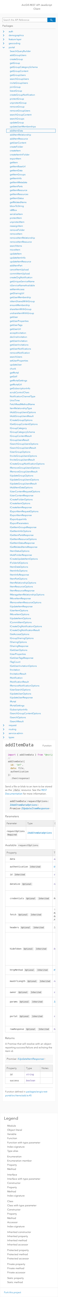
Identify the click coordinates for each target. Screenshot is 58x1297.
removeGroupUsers (20, 110)
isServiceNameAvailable (22, 285)
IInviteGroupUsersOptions (23, 456)
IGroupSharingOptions (22, 638)
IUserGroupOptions (20, 452)
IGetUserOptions (18, 650)
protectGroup (17, 98)
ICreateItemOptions (20, 503)
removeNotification (20, 352)
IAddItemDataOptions (21, 487)
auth (11, 31)
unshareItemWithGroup (22, 313)
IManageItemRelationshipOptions (27, 594)
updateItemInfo (18, 257)
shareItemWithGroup (20, 309)
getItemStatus (17, 198)
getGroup (15, 63)
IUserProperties (18, 654)
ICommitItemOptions (21, 622)
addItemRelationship (20, 134)
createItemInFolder (19, 154)
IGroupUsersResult (19, 440)
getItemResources (19, 194)
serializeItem (16, 214)
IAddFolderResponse (21, 555)
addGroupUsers (18, 55)
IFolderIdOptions (19, 563)
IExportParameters (19, 523)
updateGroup (17, 122)
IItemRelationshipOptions (23, 582)
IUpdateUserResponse (21, 697)
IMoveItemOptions (19, 614)
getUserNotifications (20, 348)
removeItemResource (21, 242)
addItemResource (19, 138)
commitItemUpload (20, 273)
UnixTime (15, 400)
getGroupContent (19, 71)
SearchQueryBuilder (20, 51)
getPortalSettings (18, 380)
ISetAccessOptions (19, 634)
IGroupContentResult (21, 436)
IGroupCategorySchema (22, 432)
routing (12, 729)
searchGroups (17, 118)
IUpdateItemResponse (21, 606)
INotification (16, 677)
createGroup (16, 59)
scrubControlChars (19, 392)
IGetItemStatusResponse (22, 543)
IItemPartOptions (18, 578)
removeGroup (17, 106)
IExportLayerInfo (18, 519)
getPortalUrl (16, 384)
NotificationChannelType (22, 396)
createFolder (16, 146)
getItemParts (16, 186)
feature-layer (15, 39)
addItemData (16, 130)
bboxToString (17, 206)
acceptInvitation (18, 333)
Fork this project (12, 1292)
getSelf (13, 376)
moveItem (15, 249)
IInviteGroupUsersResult (22, 459)
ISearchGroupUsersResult (23, 448)
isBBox (13, 210)
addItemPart (16, 265)
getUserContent (18, 142)
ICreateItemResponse (21, 507)
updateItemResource (20, 261)
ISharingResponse (19, 646)
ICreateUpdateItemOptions (24, 559)
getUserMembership (20, 297)
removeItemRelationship (22, 238)
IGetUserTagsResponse (21, 658)
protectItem (16, 218)
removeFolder (17, 230)
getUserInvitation (18, 341)
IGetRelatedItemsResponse (23, 547)
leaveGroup (16, 90)
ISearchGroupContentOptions (25, 713)
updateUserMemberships (23, 126)
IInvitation (15, 669)
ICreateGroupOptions (21, 420)
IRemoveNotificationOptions (24, 685)
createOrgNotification (21, 277)
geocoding (14, 43)
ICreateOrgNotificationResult (25, 630)
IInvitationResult (18, 673)
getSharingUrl (17, 293)
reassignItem (16, 226)
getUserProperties (19, 321)
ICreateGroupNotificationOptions (27, 463)
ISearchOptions (18, 717)
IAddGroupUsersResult (22, 416)
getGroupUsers (18, 75)
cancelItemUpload (19, 269)
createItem (15, 150)
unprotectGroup (18, 102)
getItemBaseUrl (18, 166)
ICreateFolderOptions (21, 499)
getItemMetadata (18, 182)
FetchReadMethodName (22, 404)
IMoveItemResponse (20, 598)
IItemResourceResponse (22, 590)
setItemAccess (17, 289)
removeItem (16, 233)
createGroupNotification (22, 94)
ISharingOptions (18, 642)
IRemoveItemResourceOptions (25, 602)
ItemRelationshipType (21, 408)
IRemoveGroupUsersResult (23, 471)
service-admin (16, 733)
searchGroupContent (20, 114)
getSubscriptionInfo (20, 388)
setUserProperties (19, 360)
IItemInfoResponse (19, 574)
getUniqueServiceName (22, 281)
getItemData (16, 170)
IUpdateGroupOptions (21, 475)
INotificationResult (19, 681)
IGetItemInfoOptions (20, 531)
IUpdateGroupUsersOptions (24, 479)
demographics (16, 35)
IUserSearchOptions (20, 689)
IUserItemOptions (19, 610)
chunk (13, 368)
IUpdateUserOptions (20, 693)
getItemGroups (17, 174)
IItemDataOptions (19, 567)
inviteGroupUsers (19, 83)
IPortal (13, 701)
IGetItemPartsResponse (22, 535)
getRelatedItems (18, 202)
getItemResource (18, 190)
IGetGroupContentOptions (24, 424)
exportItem (15, 158)
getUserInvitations (19, 344)
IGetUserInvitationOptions (23, 666)
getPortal (14, 372)
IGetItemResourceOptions (23, 539)
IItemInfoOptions (18, 570)
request (12, 725)
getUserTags (16, 325)
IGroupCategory (18, 428)
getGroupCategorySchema (24, 67)
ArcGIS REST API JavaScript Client (37, 7)
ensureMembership (20, 305)
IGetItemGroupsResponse (23, 527)
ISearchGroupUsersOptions (24, 444)
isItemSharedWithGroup (22, 301)
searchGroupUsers (19, 79)
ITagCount (15, 662)
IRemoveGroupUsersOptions (25, 467)
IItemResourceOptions (21, 586)
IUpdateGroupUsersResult (23, 483)
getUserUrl (15, 329)
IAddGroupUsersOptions (23, 412)
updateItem (16, 253)
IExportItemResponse (21, 515)
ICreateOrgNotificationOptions (26, 626)
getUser (14, 317)
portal (12, 47)
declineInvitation (18, 337)
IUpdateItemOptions (20, 618)
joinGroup (15, 87)
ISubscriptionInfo (19, 709)
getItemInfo (16, 178)
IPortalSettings (17, 705)
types (11, 737)
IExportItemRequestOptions (24, 511)
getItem (14, 162)
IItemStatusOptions (19, 551)
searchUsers (16, 356)
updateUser (16, 364)
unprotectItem (17, 222)
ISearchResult (17, 721)
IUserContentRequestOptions (25, 491)
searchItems (16, 246)
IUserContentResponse (21, 495)
